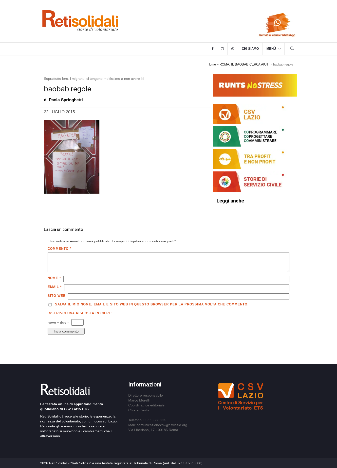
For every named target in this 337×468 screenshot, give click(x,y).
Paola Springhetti (66, 100)
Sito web (57, 296)
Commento (59, 249)
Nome (54, 278)
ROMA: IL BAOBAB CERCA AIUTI (244, 64)
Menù (271, 48)
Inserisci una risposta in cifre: (80, 313)
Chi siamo (250, 48)
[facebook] (212, 49)
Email (55, 287)
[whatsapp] (233, 49)
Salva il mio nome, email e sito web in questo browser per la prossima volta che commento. (152, 304)
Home (211, 64)
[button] (292, 49)
